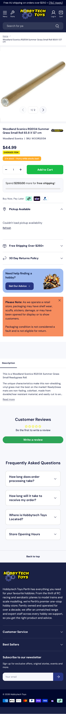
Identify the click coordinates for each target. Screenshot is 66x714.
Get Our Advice (18, 286)
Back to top (33, 556)
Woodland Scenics (13, 138)
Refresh (7, 227)
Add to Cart (45, 169)
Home (5, 36)
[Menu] (5, 12)
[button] (61, 14)
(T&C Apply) (56, 2)
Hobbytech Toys (18, 694)
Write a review (33, 440)
